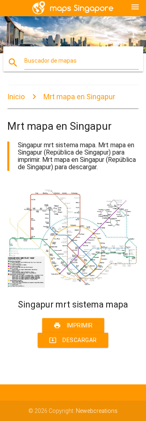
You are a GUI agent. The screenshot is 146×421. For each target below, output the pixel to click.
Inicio (16, 96)
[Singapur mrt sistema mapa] (73, 285)
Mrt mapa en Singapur (79, 96)
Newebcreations (97, 411)
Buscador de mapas (50, 60)
